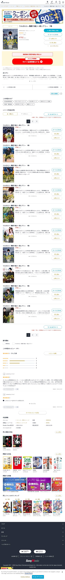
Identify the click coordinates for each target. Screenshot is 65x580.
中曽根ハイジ (26, 515)
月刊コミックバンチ (30, 30)
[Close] (62, 572)
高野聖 (34, 515)
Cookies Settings (25, 576)
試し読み (54, 42)
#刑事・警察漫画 (8, 104)
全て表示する (33, 135)
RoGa (54, 515)
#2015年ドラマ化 (19, 104)
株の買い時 (15, 471)
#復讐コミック (30, 104)
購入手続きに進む (54, 30)
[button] (49, 556)
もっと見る (33, 81)
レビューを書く (22, 34)
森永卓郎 (45, 471)
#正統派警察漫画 (8, 101)
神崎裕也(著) (22, 30)
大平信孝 (5, 471)
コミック (12, 6)
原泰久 (4, 515)
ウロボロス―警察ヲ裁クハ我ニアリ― (33, 6)
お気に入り (54, 38)
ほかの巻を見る (54, 46)
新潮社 (48, 422)
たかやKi (62, 515)
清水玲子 (35, 471)
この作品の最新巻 (53, 87)
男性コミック (19, 6)
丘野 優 (31, 515)
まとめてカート (54, 114)
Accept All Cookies (38, 576)
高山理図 (39, 515)
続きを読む (33, 403)
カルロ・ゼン (51, 515)
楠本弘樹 (15, 515)
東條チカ (45, 515)
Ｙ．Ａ (19, 515)
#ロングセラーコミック (20, 101)
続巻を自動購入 (54, 93)
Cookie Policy (28, 573)
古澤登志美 (25, 471)
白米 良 (58, 515)
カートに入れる (54, 34)
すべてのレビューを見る (32, 412)
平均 (12, 353)
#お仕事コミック (33, 101)
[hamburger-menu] (63, 2)
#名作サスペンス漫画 (45, 101)
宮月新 (4, 449)
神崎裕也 (8, 343)
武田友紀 (55, 471)
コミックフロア (4, 6)
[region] (32, 574)
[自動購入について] (61, 94)
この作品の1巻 (11, 87)
